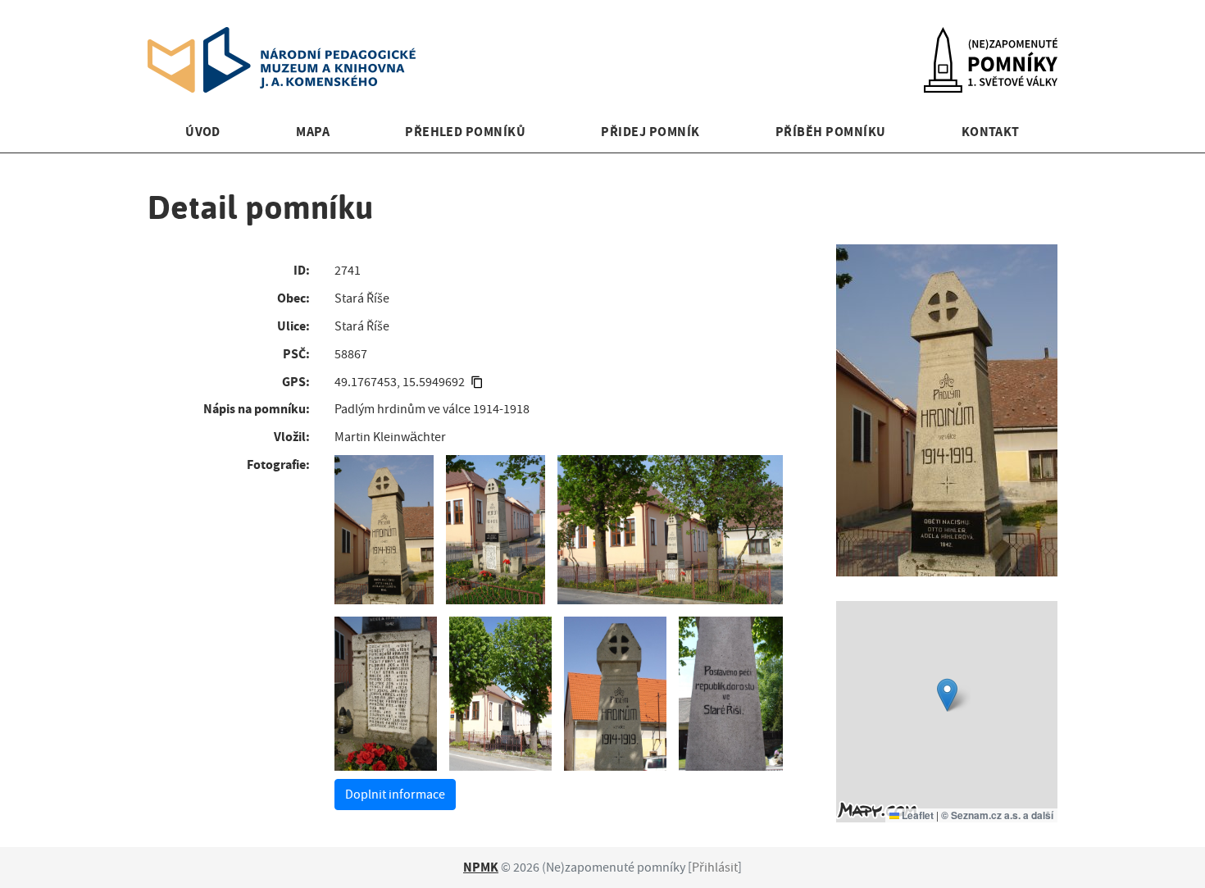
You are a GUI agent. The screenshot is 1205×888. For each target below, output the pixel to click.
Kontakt (991, 131)
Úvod (203, 131)
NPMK (480, 867)
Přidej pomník (650, 131)
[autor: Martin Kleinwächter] (384, 529)
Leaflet (916, 815)
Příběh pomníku (830, 131)
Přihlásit (715, 867)
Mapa (313, 131)
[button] (947, 695)
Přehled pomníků (465, 131)
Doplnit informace (395, 794)
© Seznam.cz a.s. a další (997, 815)
